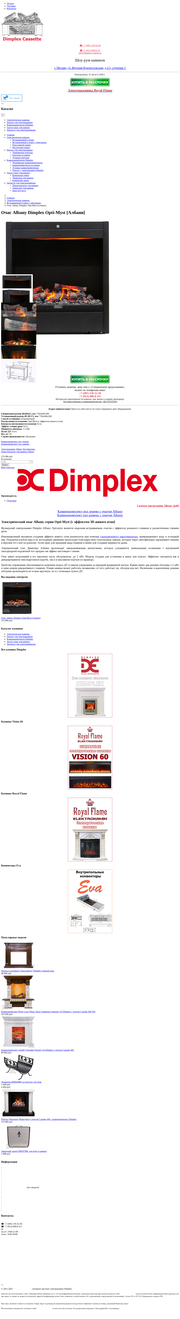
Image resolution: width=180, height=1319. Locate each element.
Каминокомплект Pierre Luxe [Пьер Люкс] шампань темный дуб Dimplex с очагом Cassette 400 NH (48, 1011)
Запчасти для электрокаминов (21, 130)
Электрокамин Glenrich (13, 1192)
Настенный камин (21, 147)
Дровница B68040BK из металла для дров (21, 1082)
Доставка (11, 6)
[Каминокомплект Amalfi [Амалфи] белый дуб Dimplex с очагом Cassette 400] (18, 1047)
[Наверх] (2, 1284)
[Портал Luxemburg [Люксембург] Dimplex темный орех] (18, 968)
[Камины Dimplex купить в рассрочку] (90, 82)
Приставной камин (21, 145)
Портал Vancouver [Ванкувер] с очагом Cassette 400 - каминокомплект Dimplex (38, 1119)
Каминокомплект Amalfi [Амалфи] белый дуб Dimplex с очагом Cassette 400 (37, 1050)
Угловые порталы (20, 157)
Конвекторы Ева (10, 1197)
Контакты (11, 8)
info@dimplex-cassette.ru (90, 53)
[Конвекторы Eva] (90, 901)
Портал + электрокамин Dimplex (28, 170)
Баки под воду (19, 190)
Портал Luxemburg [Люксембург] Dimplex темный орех (27, 971)
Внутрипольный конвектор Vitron (18, 1202)
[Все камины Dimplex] (90, 685)
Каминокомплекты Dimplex (20, 125)
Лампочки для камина (23, 188)
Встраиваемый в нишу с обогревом (29, 142)
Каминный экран (20, 180)
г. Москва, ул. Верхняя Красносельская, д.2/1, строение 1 (90, 68)
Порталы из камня (21, 155)
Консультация (7, 467)
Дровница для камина (22, 178)
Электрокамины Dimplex (14, 1187)
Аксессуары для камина (18, 127)
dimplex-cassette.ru (22, 1289)
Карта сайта (8, 1207)
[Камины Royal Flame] (90, 829)
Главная (10, 135)
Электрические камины (18, 120)
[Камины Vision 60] (90, 757)
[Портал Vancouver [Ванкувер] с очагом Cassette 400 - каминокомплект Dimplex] (18, 1117)
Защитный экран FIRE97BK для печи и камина (24, 1151)
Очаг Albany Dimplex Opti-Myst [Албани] (20, 618)
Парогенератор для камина (25, 185)
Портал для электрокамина (20, 122)
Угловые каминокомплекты (25, 168)
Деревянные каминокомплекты (27, 163)
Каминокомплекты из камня (26, 165)
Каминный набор (20, 175)
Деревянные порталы (22, 152)
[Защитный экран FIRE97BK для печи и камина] (18, 1148)
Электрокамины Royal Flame (16, 1190)
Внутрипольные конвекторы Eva (18, 1200)
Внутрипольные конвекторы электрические (23, 1205)
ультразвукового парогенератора (119, 536)
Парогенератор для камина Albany (17, 452)
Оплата (10, 3)
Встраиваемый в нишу (23, 140)
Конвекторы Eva (10, 1195)
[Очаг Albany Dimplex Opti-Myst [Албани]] (17, 615)
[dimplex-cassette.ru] (22, 40)
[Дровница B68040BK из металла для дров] (18, 1079)
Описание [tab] (11, 500)
